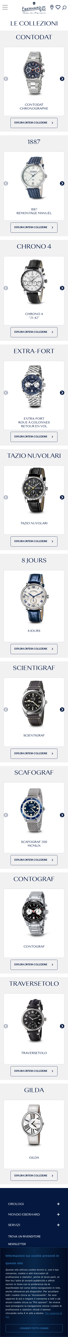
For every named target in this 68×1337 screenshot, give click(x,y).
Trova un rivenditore (24, 1236)
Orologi (16, 1204)
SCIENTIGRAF (34, 735)
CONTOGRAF (34, 946)
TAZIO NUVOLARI (34, 523)
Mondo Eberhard (24, 1214)
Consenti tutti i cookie (34, 1328)
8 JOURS (34, 631)
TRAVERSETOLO (34, 1053)
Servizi (14, 1225)
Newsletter (17, 1244)
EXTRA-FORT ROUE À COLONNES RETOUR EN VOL (34, 422)
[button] (6, 79)
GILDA (34, 1158)
